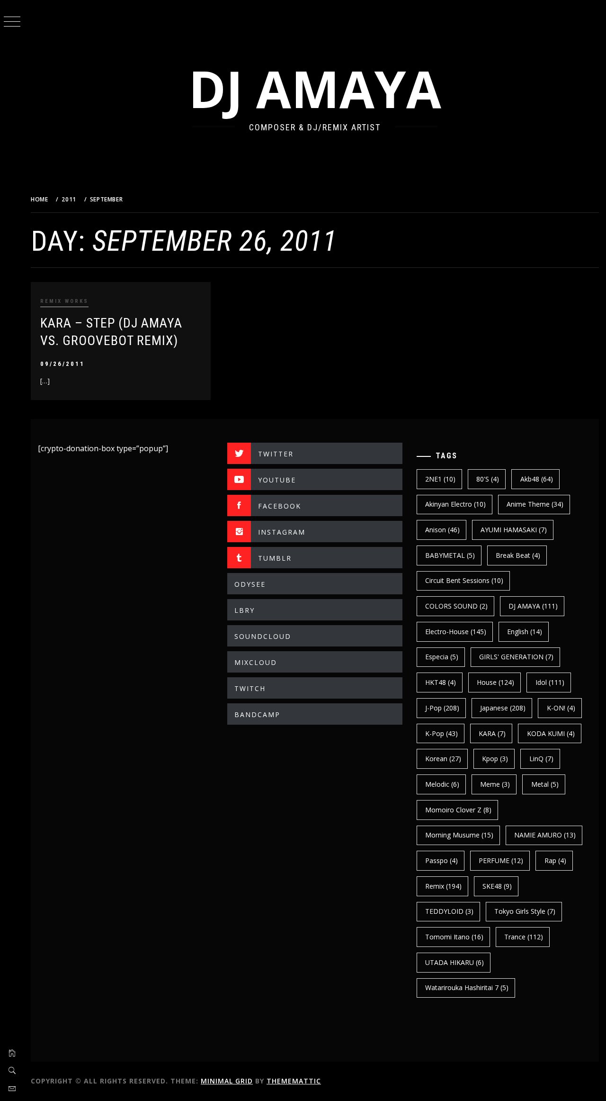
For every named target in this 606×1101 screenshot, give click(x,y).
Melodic (442, 784)
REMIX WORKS (64, 301)
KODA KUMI (551, 733)
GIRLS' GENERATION (516, 656)
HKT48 (440, 682)
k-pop (441, 733)
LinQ (541, 758)
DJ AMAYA (314, 88)
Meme (495, 784)
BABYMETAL (450, 555)
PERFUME (501, 860)
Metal (545, 784)
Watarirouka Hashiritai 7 (466, 987)
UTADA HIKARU (454, 962)
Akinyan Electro (455, 504)
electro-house (455, 631)
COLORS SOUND (456, 605)
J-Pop (442, 707)
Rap (555, 860)
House (495, 682)
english (524, 631)
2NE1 (440, 478)
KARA (492, 733)
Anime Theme (535, 504)
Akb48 (536, 478)
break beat (518, 555)
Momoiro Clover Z (458, 809)
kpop (495, 758)
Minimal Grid (227, 1080)
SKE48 (497, 886)
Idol (549, 682)
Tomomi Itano (454, 936)
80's (487, 478)
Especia (441, 656)
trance (523, 936)
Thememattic (294, 1080)
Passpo (441, 860)
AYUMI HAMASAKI (514, 529)
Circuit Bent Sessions (464, 580)
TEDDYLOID (449, 911)
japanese (503, 707)
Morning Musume (459, 834)
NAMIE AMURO (545, 834)
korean (443, 758)
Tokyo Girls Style (524, 911)
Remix (443, 886)
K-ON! (561, 707)
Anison (442, 529)
